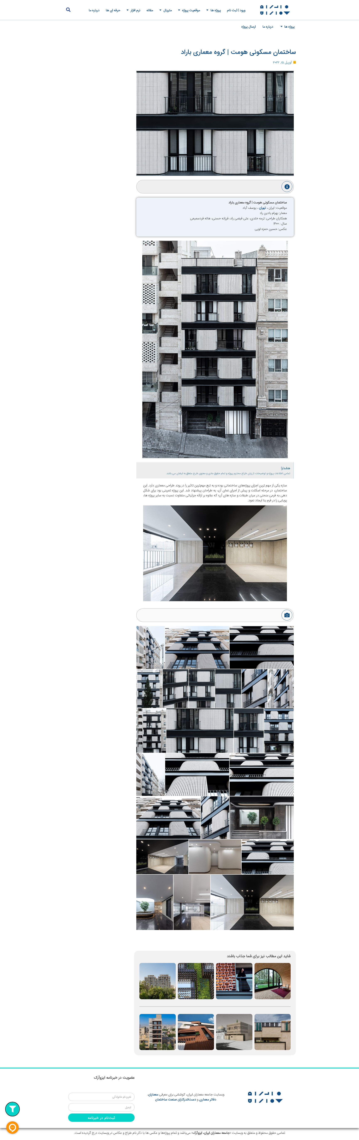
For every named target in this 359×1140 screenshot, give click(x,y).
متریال (168, 10)
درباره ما (94, 10)
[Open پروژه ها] (281, 26)
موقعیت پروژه (191, 10)
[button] (68, 9)
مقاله (149, 10)
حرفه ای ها (113, 10)
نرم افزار (135, 10)
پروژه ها (215, 10)
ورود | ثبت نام (236, 10)
